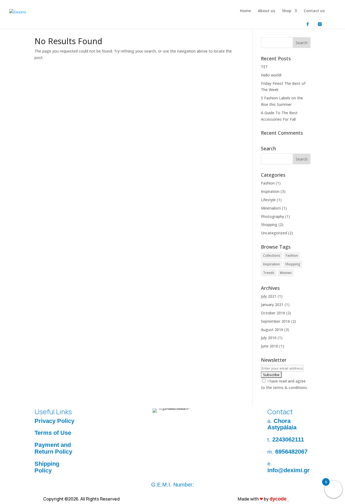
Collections (271, 255)
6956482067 (291, 451)
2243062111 (288, 439)
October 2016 (273, 312)
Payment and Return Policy (53, 448)
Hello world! (271, 75)
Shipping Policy (46, 467)
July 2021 (269, 296)
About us (266, 11)
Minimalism (271, 208)
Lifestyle (268, 199)
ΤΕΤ (264, 66)
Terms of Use (52, 432)
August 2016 (272, 329)
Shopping (269, 224)
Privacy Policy (54, 421)
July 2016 (269, 337)
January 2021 (272, 304)
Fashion (268, 183)
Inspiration (270, 191)
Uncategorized (274, 232)
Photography (272, 216)
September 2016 (275, 321)
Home (245, 11)
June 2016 (269, 346)
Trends (268, 272)
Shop (286, 11)
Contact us (314, 11)
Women (286, 272)
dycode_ (279, 499)
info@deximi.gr (288, 470)
